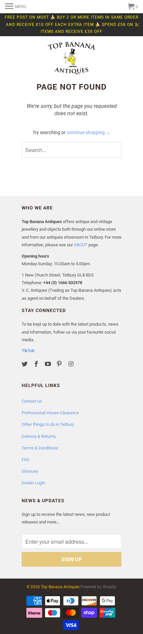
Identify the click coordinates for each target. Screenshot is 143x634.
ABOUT (80, 244)
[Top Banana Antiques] (71, 58)
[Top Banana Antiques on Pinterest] (60, 363)
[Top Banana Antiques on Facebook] (37, 363)
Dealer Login (33, 482)
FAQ (25, 459)
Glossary (30, 471)
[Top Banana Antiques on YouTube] (48, 363)
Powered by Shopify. (98, 587)
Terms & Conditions (40, 447)
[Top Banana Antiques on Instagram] (71, 363)
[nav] (15, 6)
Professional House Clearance (50, 412)
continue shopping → (88, 132)
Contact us (32, 401)
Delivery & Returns (39, 436)
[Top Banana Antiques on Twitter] (25, 363)
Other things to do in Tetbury (48, 424)
